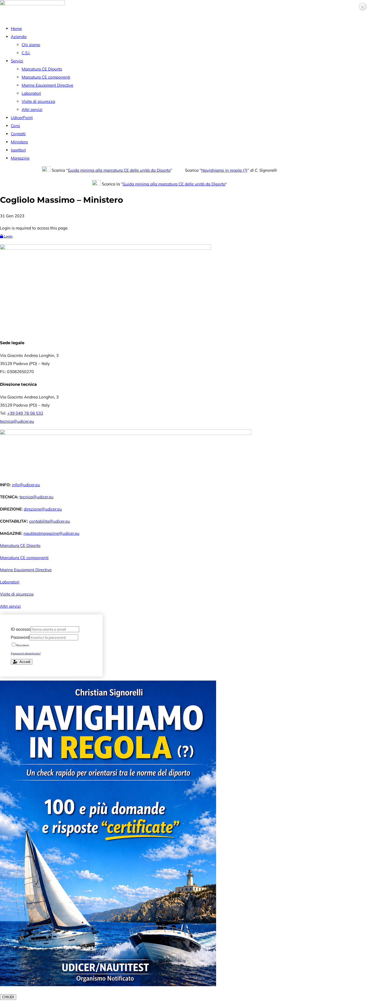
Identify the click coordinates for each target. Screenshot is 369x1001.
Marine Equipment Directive (47, 85)
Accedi (23, 662)
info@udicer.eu (26, 484)
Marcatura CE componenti (46, 77)
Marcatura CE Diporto (42, 69)
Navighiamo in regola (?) (224, 170)
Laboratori (31, 93)
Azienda (18, 36)
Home (16, 28)
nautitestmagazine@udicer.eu (51, 533)
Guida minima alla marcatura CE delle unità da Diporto (119, 170)
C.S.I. (26, 52)
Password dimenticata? (26, 653)
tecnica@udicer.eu (17, 421)
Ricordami (22, 645)
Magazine (20, 158)
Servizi (17, 60)
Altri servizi (32, 109)
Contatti (18, 133)
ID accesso (21, 629)
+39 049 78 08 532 (25, 413)
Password (20, 637)
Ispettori (18, 150)
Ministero (19, 141)
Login (8, 236)
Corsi (15, 125)
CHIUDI (8, 997)
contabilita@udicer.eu (49, 521)
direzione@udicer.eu (43, 509)
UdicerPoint (22, 117)
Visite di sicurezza (38, 101)
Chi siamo (31, 44)
